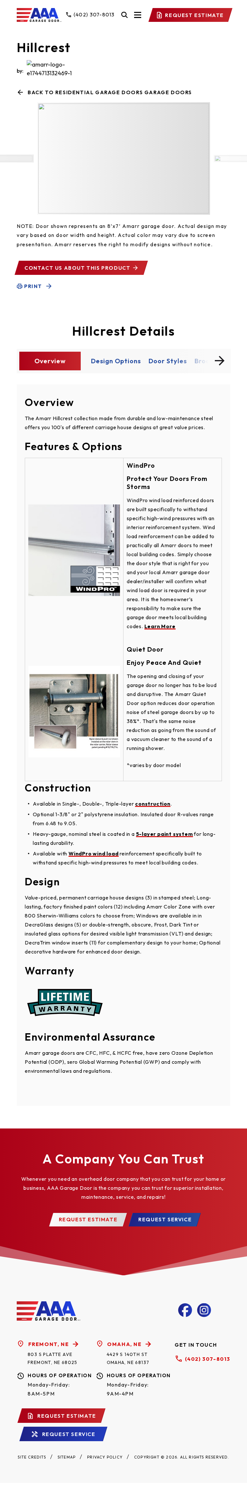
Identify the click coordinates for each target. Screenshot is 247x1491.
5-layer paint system (164, 834)
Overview (50, 361)
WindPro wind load (94, 853)
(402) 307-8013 (207, 1359)
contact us (77, 268)
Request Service (165, 1219)
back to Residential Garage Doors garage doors (110, 92)
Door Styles (168, 361)
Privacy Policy (105, 1457)
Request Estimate (194, 15)
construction (152, 803)
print (33, 286)
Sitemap (67, 1457)
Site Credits (32, 1457)
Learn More (160, 626)
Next (219, 360)
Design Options (116, 361)
